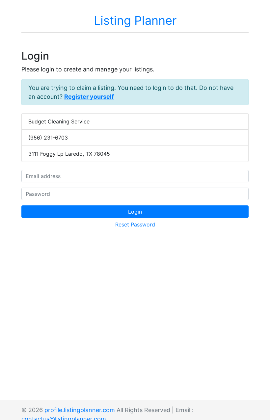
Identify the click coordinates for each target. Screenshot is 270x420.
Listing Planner (135, 20)
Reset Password (135, 224)
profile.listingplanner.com (79, 410)
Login (135, 211)
